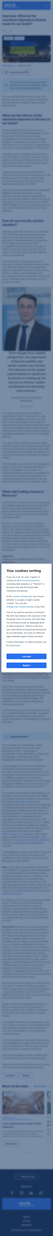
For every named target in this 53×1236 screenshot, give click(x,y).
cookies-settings (20, 596)
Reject (26, 665)
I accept (26, 656)
